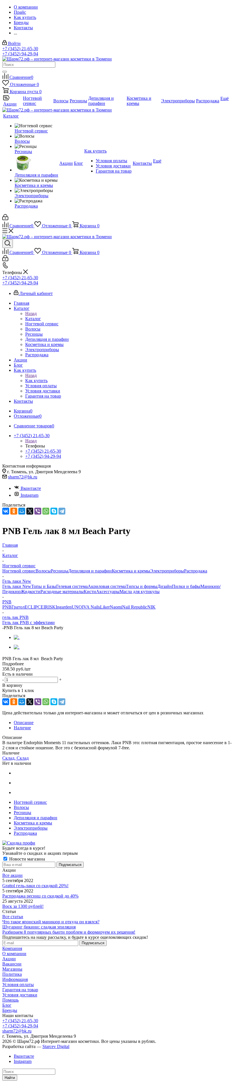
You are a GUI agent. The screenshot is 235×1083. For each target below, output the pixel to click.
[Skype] (53, 511)
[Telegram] (61, 511)
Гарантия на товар (20, 989)
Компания (12, 948)
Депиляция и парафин (90, 570)
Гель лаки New (16, 586)
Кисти (90, 591)
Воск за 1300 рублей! (23, 906)
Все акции (12, 875)
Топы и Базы (43, 586)
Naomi (116, 607)
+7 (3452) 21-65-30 (20, 48)
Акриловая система (107, 586)
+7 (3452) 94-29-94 (20, 53)
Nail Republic (134, 607)
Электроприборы (167, 570)
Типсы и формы (141, 586)
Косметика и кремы (131, 570)
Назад (31, 313)
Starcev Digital (55, 1046)
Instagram (29, 495)
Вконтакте (31, 488)
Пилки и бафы (186, 586)
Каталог (33, 318)
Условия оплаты (18, 984)
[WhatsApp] (45, 511)
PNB (6, 607)
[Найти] (4, 72)
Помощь (10, 1000)
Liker (105, 607)
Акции (9, 958)
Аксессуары (108, 591)
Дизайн (164, 586)
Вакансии (11, 963)
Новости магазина (26, 859)
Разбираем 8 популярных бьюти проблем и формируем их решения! (68, 932)
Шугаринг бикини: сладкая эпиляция (39, 926)
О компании (14, 953)
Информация (15, 979)
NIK (151, 607)
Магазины (12, 969)
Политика (12, 974)
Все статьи (12, 916)
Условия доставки (19, 994)
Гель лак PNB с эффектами (28, 622)
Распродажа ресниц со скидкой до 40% (40, 896)
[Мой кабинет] (5, 218)
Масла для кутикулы (140, 591)
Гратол (18, 607)
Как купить (36, 380)
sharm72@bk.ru (22, 476)
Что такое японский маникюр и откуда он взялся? (50, 921)
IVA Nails (91, 607)
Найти (10, 1078)
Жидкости (30, 591)
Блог (6, 1005)
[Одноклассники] (13, 511)
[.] (16, 637)
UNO (77, 607)
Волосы (43, 570)
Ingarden (64, 607)
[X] (29, 511)
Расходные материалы (62, 591)
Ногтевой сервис (19, 570)
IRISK (50, 607)
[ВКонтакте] (5, 511)
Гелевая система (72, 586)
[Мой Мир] (21, 511)
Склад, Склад (15, 758)
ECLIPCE (34, 607)
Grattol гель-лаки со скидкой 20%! (35, 885)
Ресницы (59, 570)
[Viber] (37, 511)
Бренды (9, 1010)
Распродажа (195, 570)
